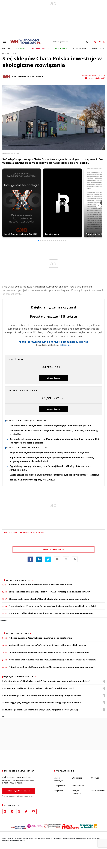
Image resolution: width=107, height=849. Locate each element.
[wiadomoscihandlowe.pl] (25, 41)
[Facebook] (30, 559)
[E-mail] (66, 559)
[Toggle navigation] (5, 41)
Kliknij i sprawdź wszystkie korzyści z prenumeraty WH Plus (53, 341)
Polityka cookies (98, 790)
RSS (92, 785)
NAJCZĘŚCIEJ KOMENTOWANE (18, 677)
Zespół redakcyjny (58, 779)
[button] (38, 240)
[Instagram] (19, 811)
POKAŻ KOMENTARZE (53, 549)
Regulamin (58, 790)
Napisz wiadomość (97, 78)
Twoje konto (59, 785)
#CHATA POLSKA (10, 532)
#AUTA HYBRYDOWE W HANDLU (32, 532)
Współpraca (77, 778)
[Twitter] (48, 559)
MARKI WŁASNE (79, 49)
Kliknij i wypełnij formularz (18, 791)
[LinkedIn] (5, 811)
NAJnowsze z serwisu (18, 580)
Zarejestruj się (78, 785)
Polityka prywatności (77, 792)
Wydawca (95, 778)
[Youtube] (33, 811)
